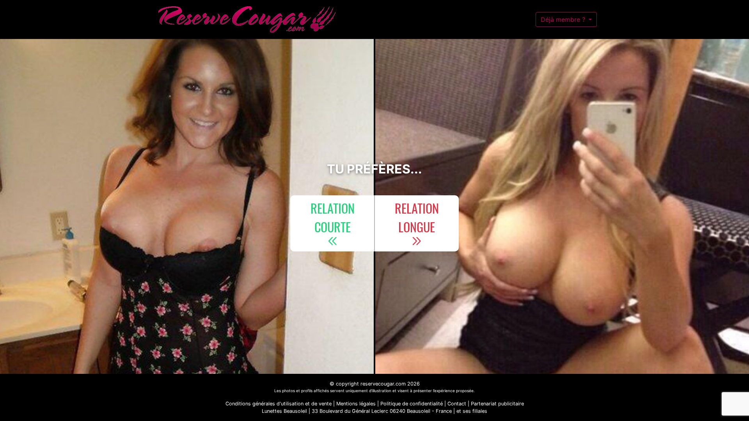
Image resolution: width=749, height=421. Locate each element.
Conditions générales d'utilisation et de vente (278, 404)
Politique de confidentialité (411, 404)
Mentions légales (356, 404)
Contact (456, 404)
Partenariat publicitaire (497, 404)
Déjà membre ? (564, 19)
